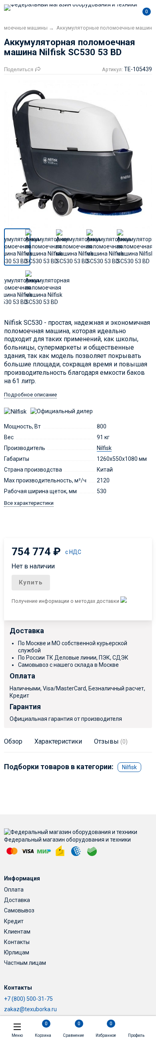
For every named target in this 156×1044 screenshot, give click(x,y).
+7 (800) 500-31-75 (28, 999)
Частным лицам (25, 963)
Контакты (17, 942)
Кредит (14, 921)
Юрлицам (16, 952)
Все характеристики (29, 503)
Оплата (14, 889)
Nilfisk (104, 448)
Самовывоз (19, 910)
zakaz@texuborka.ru (30, 1009)
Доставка (17, 900)
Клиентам (17, 931)
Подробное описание (30, 395)
